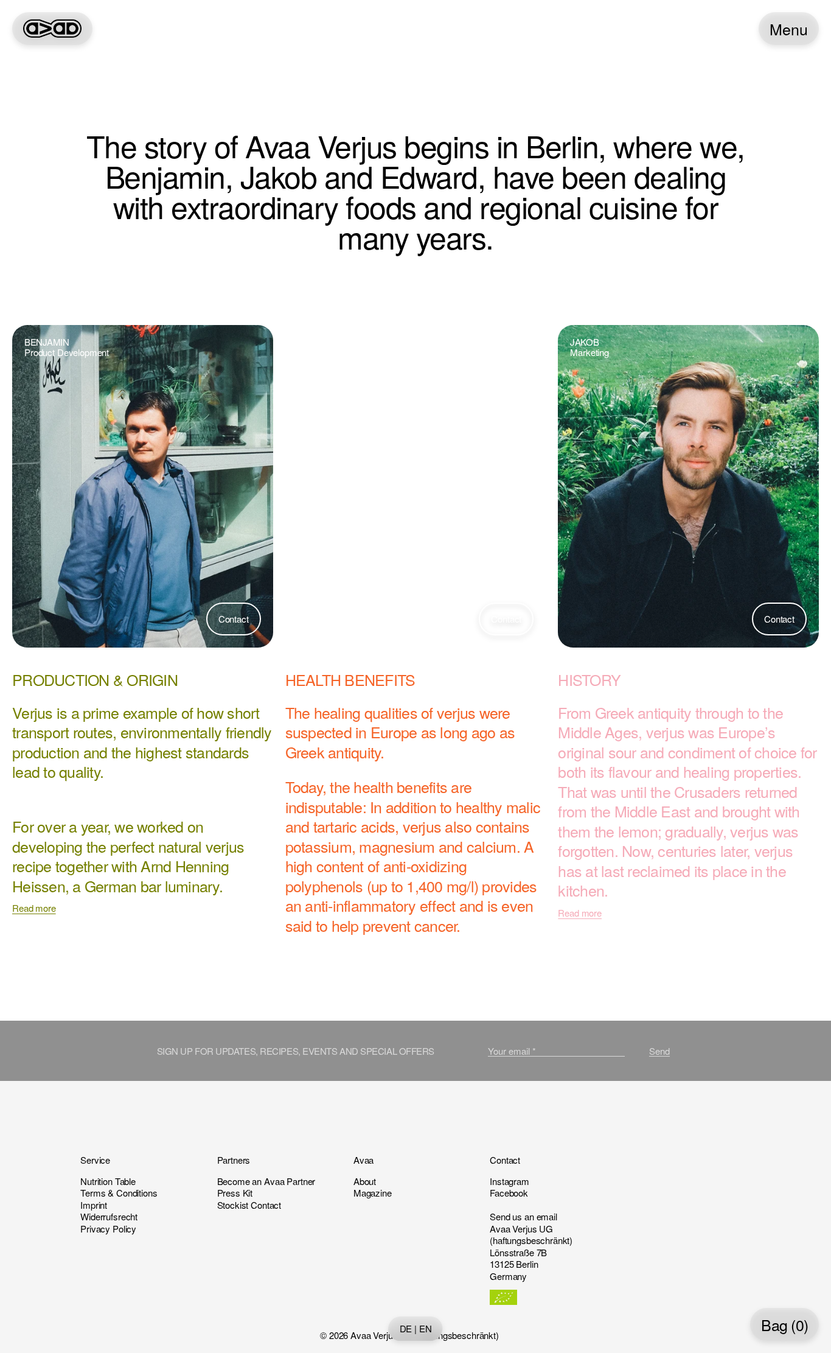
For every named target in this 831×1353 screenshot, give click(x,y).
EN (425, 1329)
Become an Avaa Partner (266, 1181)
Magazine (372, 1192)
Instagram (509, 1181)
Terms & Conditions (118, 1192)
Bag (784, 1325)
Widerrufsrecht (108, 1216)
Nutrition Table (108, 1181)
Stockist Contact (249, 1204)
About (364, 1181)
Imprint (93, 1204)
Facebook (509, 1192)
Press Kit (235, 1192)
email (547, 1216)
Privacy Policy (108, 1228)
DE (406, 1329)
